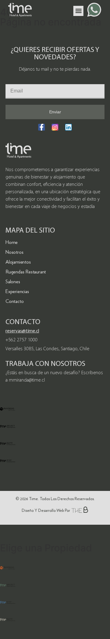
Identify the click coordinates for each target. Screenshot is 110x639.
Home (12, 242)
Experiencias (17, 291)
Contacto (15, 301)
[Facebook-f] (41, 127)
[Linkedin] (68, 127)
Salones (13, 281)
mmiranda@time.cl (27, 380)
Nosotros (14, 252)
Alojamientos (18, 262)
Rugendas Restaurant (26, 272)
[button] (78, 11)
